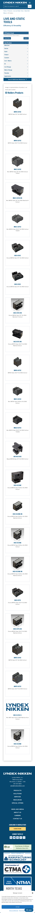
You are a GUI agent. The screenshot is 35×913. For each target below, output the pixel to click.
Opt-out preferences (13, 910)
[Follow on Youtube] (14, 837)
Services (17, 797)
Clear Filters (7, 38)
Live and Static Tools (18, 11)
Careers (17, 815)
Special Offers (17, 803)
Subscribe (17, 828)
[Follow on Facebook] (20, 837)
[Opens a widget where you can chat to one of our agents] (28, 910)
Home (5, 11)
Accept (17, 907)
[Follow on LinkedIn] (11, 837)
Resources (17, 800)
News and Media (17, 809)
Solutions (17, 794)
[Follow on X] (24, 837)
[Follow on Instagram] (17, 837)
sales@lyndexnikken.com (17, 786)
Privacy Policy (22, 910)
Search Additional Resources (16, 79)
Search (26, 38)
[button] (32, 893)
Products (10, 11)
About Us (17, 812)
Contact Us (17, 819)
